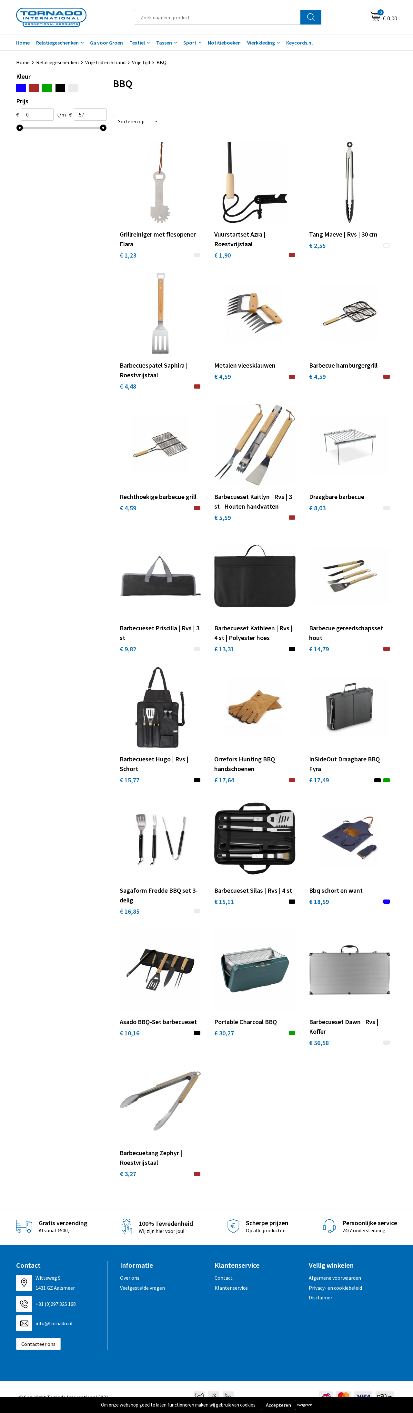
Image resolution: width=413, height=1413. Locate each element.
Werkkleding (261, 42)
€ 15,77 (129, 780)
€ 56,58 (319, 1043)
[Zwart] (60, 88)
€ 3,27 (128, 1174)
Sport (189, 42)
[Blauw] (21, 88)
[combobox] (217, 17)
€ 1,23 (128, 255)
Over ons (129, 1278)
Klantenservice (231, 1288)
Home (23, 42)
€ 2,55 (317, 245)
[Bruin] (34, 88)
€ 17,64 (224, 780)
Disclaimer (320, 1297)
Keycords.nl (299, 42)
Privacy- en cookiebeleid (335, 1288)
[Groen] (47, 88)
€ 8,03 (317, 508)
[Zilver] (73, 88)
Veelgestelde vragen (142, 1288)
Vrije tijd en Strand (105, 62)
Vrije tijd (141, 62)
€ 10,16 (129, 1033)
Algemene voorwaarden (335, 1278)
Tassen (164, 42)
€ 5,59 (222, 517)
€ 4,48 (128, 386)
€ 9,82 (128, 649)
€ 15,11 (224, 902)
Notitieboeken (224, 42)
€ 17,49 (319, 780)
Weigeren (304, 1404)
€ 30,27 (224, 1033)
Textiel (137, 42)
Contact (224, 1278)
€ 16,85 (129, 911)
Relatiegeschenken (57, 42)
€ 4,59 (222, 376)
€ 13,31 (224, 649)
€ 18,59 (319, 902)
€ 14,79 (319, 649)
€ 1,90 (222, 255)
